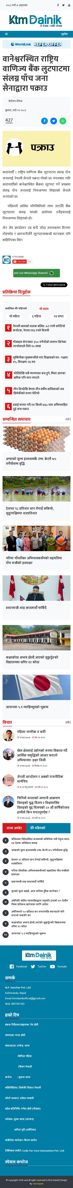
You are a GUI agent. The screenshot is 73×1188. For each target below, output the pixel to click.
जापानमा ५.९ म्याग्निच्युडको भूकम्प (27, 707)
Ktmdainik (38, 1184)
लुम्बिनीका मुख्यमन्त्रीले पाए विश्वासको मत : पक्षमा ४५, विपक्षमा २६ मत (40, 359)
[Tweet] (53, 121)
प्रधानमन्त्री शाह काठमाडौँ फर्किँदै (26, 608)
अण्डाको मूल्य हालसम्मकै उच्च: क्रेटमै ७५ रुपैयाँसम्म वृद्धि (31, 461)
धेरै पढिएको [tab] (37, 828)
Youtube (62, 966)
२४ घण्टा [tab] (58, 316)
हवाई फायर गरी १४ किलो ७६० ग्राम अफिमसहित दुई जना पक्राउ (40, 407)
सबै (67, 419)
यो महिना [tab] (14, 316)
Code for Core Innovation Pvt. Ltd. (43, 1151)
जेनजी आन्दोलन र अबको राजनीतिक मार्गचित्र (40, 779)
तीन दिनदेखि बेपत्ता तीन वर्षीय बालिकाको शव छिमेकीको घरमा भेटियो (38, 391)
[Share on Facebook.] (44, 121)
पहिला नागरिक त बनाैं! (31, 732)
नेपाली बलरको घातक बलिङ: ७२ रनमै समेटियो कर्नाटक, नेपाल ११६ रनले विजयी (39, 328)
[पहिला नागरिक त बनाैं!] (10, 735)
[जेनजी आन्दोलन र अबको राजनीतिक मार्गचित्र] (10, 780)
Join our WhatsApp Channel (31, 273)
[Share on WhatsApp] (62, 121)
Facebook (21, 966)
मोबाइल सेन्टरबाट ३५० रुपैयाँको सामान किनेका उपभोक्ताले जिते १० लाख (39, 344)
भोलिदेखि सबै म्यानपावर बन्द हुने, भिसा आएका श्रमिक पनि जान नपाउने (39, 375)
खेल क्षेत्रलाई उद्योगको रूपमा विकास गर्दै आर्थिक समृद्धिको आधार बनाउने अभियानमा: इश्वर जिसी (42, 755)
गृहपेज (64, 34)
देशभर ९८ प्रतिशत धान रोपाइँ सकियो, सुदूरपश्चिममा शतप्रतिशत (30, 511)
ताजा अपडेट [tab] (14, 828)
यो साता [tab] (44, 309)
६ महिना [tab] (36, 316)
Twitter (41, 966)
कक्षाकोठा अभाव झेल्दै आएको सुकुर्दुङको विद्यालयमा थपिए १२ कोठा (32, 660)
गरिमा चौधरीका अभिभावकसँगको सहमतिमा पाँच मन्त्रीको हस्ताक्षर (34, 560)
